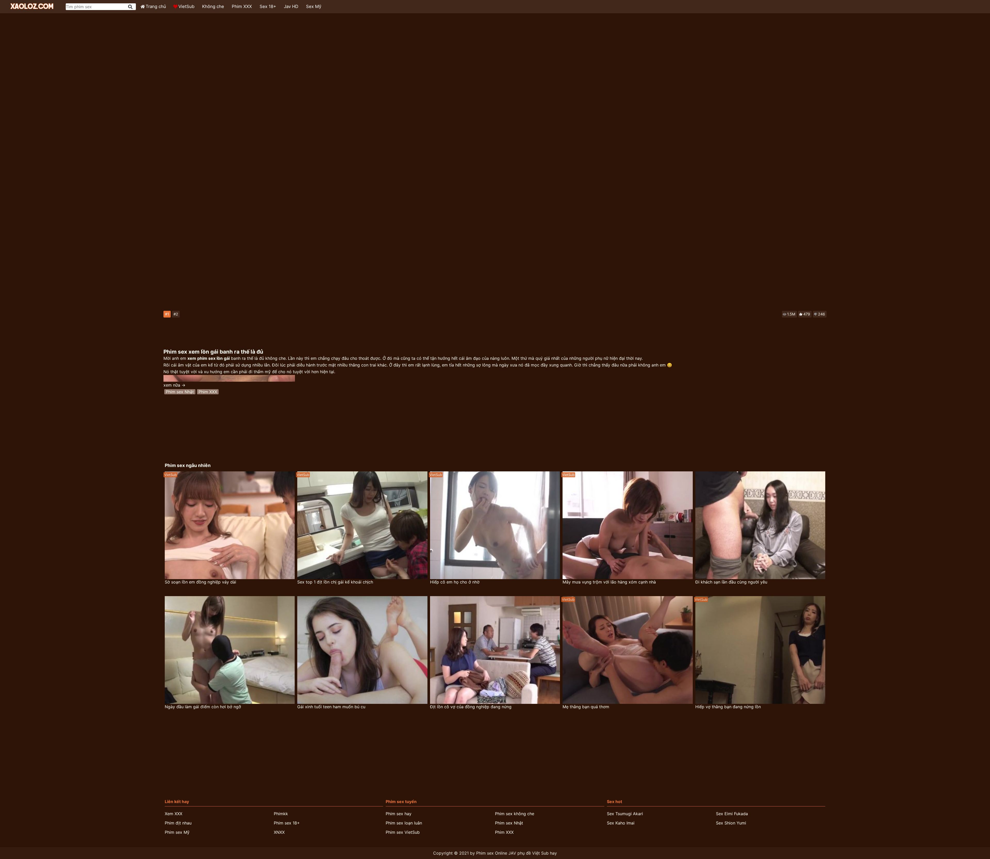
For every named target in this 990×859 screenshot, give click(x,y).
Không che (213, 6)
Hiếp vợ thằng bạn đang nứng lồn (728, 706)
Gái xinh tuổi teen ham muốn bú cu (331, 706)
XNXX (279, 832)
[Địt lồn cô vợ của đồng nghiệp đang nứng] (495, 650)
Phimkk (281, 813)
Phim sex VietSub (403, 832)
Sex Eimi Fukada (732, 813)
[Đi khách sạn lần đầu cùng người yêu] (760, 525)
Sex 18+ (268, 6)
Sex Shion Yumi (731, 822)
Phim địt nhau (178, 822)
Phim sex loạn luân (404, 822)
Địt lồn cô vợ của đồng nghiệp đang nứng (471, 706)
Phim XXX (242, 6)
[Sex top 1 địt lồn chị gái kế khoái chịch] (362, 525)
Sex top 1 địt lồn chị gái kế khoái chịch (335, 582)
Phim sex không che (514, 813)
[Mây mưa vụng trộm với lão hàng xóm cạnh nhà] (627, 525)
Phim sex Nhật (180, 391)
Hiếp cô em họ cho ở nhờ (455, 582)
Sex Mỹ (313, 6)
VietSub (186, 6)
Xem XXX (173, 813)
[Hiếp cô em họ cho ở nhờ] (495, 525)
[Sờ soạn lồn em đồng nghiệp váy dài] (229, 525)
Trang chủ (156, 6)
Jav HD (291, 6)
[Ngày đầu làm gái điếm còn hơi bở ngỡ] (229, 650)
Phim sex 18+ (287, 822)
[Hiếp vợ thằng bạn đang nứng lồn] (760, 650)
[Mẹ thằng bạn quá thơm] (627, 650)
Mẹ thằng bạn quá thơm (586, 706)
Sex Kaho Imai (620, 822)
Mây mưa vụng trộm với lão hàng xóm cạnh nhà (609, 582)
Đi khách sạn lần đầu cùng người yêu (731, 582)
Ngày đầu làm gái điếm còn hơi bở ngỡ (203, 706)
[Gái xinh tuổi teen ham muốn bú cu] (362, 650)
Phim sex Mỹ (177, 832)
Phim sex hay (398, 813)
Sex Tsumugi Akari (625, 813)
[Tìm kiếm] (130, 7)
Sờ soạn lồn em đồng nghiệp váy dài (200, 582)
